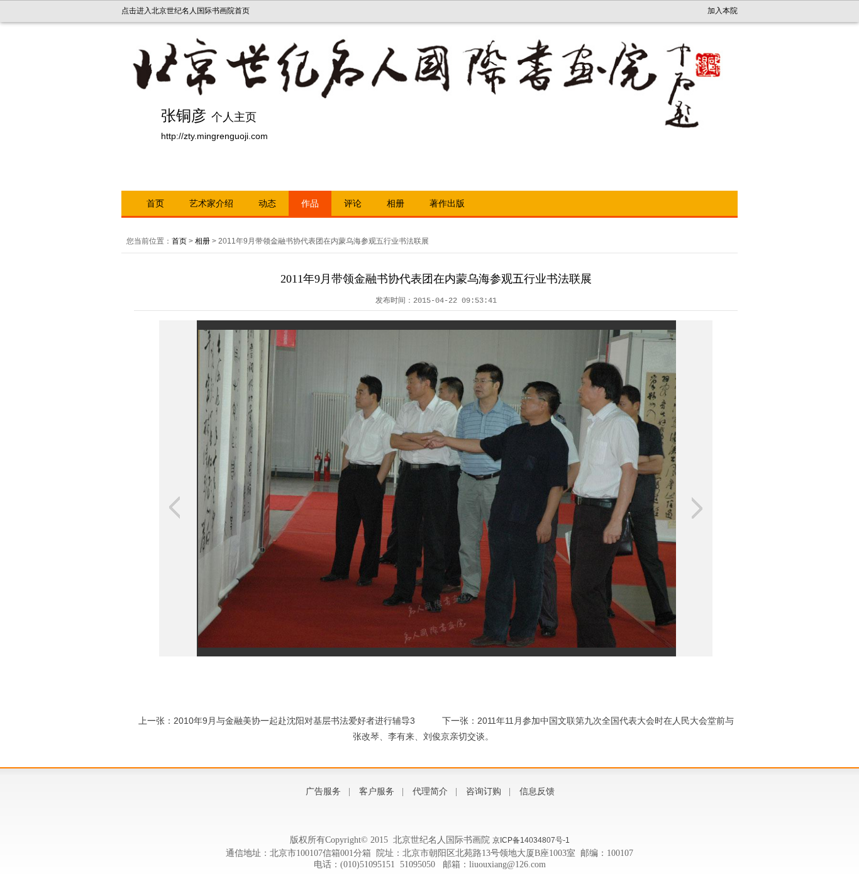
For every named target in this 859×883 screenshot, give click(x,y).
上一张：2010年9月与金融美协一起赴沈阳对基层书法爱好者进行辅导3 (276, 721)
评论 (353, 203)
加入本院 (722, 10)
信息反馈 (537, 791)
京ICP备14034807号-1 (531, 840)
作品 (310, 203)
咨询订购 (483, 791)
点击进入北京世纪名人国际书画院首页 (185, 10)
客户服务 (376, 791)
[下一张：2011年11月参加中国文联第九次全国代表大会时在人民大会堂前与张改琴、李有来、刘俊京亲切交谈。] (697, 508)
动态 (267, 203)
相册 (395, 203)
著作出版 (447, 203)
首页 (155, 203)
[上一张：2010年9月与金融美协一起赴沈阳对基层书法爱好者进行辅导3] (174, 508)
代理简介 (430, 791)
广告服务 (323, 791)
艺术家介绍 (211, 203)
